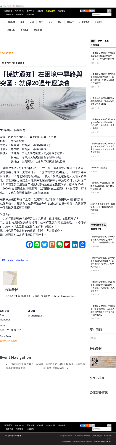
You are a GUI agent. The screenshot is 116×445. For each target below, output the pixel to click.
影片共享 (30, 11)
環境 (22, 22)
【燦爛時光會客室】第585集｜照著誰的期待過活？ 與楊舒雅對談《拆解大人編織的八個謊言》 (102, 78)
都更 (60, 22)
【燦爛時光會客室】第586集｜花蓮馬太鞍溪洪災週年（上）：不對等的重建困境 (102, 56)
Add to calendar (15, 260)
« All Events (7, 52)
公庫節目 (99, 22)
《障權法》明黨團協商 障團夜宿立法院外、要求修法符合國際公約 (102, 185)
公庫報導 (11, 22)
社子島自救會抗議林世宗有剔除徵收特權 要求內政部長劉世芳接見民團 (102, 101)
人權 (32, 22)
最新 (93, 41)
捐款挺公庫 (50, 11)
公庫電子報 (96, 229)
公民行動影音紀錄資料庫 (13, 436)
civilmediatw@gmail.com (102, 441)
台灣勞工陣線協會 (8, 340)
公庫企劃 (11, 30)
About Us (19, 11)
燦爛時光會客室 (98, 224)
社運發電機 (84, 22)
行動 (107, 41)
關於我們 (8, 11)
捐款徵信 (61, 11)
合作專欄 (24, 30)
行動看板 (20, 14)
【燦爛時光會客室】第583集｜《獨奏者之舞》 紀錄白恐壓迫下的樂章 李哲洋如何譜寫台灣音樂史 (102, 148)
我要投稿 (9, 14)
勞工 (41, 22)
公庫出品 (30, 14)
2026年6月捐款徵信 (99, 167)
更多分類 (38, 30)
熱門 (100, 41)
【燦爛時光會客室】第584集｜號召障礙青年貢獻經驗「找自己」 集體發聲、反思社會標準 (102, 124)
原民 (51, 22)
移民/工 (70, 22)
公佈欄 (40, 11)
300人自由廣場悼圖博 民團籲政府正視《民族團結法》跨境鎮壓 (102, 207)
